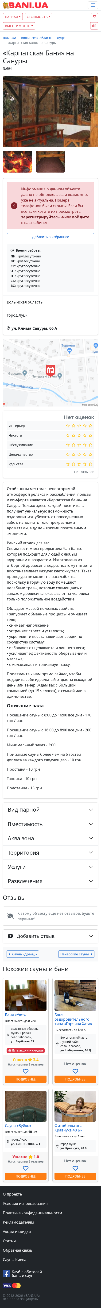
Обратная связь (17, 1250)
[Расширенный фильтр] (94, 16)
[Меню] (93, 5)
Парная (11, 16)
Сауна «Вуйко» (18, 1125)
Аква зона (21, 838)
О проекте (12, 1194)
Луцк (61, 38)
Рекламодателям (18, 1222)
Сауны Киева (14, 1259)
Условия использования (25, 1203)
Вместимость (17, 26)
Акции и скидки (17, 1231)
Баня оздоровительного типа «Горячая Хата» (73, 1019)
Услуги (17, 867)
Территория (23, 852)
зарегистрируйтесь (40, 217)
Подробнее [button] (26, 1079)
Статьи (9, 1240)
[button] (94, 25)
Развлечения (25, 881)
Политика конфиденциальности (32, 1212)
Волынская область (36, 38)
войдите (80, 217)
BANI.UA (9, 38)
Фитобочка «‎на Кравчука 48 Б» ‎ (68, 1128)
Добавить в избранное (50, 237)
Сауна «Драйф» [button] (24, 954)
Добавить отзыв (36, 936)
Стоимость (37, 16)
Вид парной (24, 809)
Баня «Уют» (15, 1014)
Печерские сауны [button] (74, 954)
